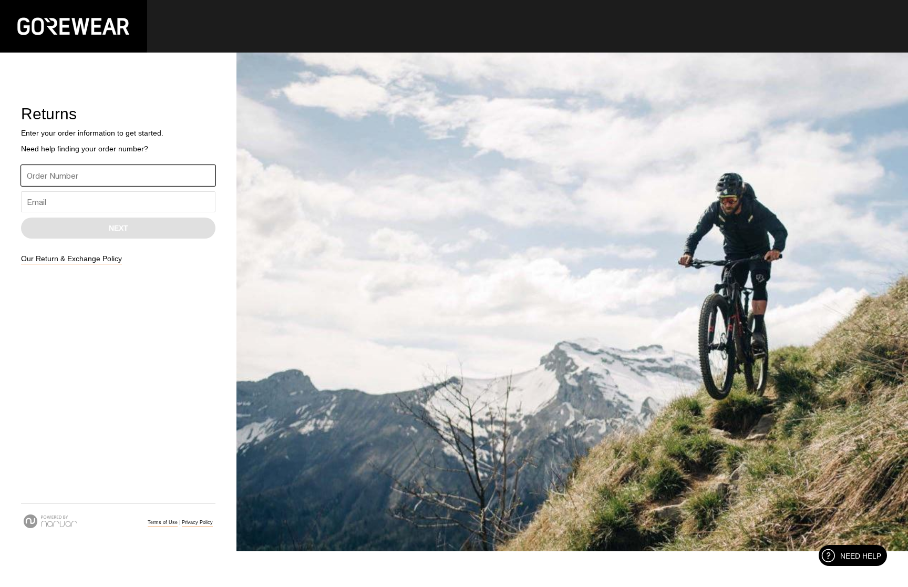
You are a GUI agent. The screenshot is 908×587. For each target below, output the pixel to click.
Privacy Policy (197, 522)
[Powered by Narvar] (50, 521)
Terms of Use (163, 522)
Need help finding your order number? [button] (84, 149)
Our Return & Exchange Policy (71, 258)
